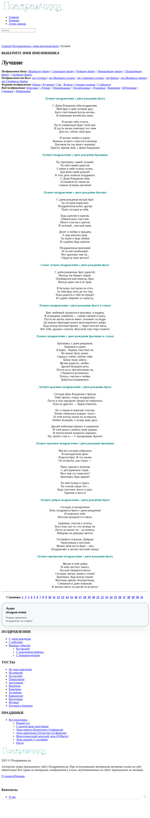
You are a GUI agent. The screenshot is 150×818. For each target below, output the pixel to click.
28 (128, 597)
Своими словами (85, 84)
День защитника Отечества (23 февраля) (41, 732)
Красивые (32, 87)
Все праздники (18, 719)
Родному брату (85, 71)
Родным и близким (21, 705)
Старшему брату (63, 71)
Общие (36, 84)
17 (80, 597)
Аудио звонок (17, 23)
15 (71, 597)
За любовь (15, 692)
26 (119, 597)
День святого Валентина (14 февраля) (39, 729)
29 (133, 597)
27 (124, 597)
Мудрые (14, 702)
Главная (14, 17)
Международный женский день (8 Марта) (42, 736)
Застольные (16, 682)
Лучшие (45, 87)
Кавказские (16, 695)
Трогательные (82, 87)
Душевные (99, 87)
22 (102, 597)
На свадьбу (23, 648)
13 (62, 597)
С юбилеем (104, 84)
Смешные (7, 91)
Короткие (114, 87)
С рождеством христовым (32, 726)
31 (141, 597)
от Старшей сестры (90, 77)
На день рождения (20, 669)
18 (84, 597)
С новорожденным (28, 655)
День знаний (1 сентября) (32, 739)
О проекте (7, 776)
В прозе (68, 84)
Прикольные (23, 91)
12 (58, 597)
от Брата (112, 77)
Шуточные (129, 87)
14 (67, 597)
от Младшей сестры (62, 77)
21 (97, 597)
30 (137, 597)
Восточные (16, 699)
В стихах (48, 84)
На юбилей (16, 672)
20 (93, 597)
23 (106, 597)
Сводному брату (22, 74)
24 (111, 597)
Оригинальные (62, 87)
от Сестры (39, 77)
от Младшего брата (134, 77)
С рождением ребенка (30, 652)
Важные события (19, 645)
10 (49, 597)
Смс (58, 84)
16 (75, 597)
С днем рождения (20, 638)
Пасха (20, 742)
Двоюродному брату (110, 71)
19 (89, 597)
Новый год (23, 723)
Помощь (14, 20)
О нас (12, 796)
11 (54, 597)
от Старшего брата (14, 81)
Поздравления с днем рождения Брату (36, 46)
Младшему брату (39, 71)
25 (115, 597)
